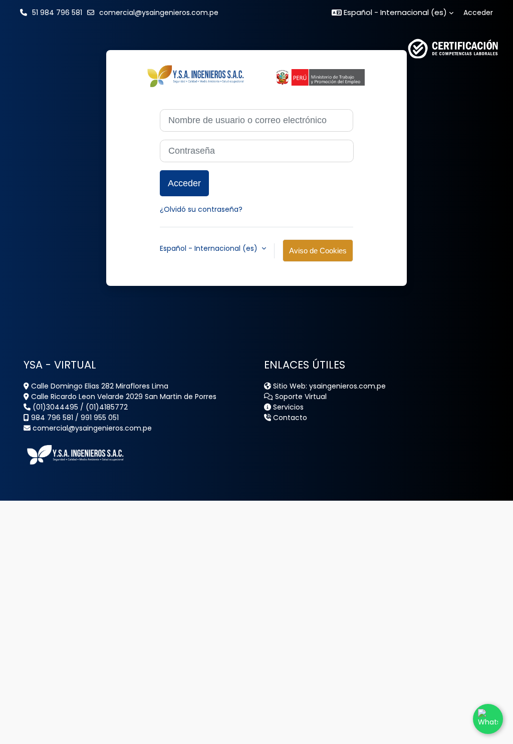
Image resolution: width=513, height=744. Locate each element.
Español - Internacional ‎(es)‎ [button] (210, 248)
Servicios (287, 407)
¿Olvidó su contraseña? (201, 209)
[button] (392, 12)
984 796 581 (51, 418)
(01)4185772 (107, 407)
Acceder (478, 13)
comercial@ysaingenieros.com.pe (158, 13)
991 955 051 (100, 418)
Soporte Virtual (300, 397)
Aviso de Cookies (318, 250)
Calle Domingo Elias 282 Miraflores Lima (98, 386)
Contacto (289, 418)
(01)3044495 (54, 407)
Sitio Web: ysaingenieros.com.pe (328, 386)
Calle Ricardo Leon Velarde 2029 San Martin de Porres (122, 397)
